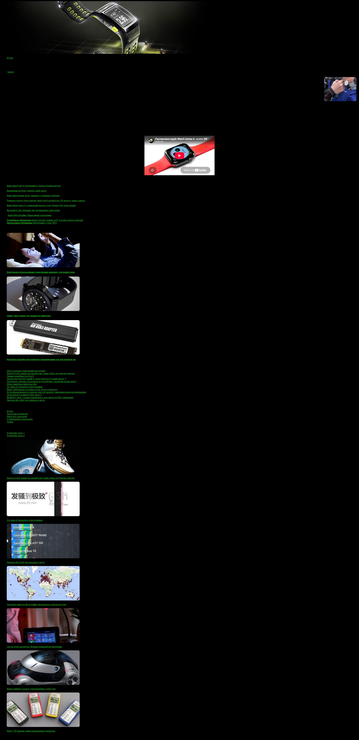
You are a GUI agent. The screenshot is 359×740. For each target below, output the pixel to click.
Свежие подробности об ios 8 (20, 376)
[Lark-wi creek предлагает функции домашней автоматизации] (43, 642)
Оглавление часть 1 (16, 433)
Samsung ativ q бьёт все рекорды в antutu (26, 400)
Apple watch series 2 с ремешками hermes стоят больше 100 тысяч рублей (41, 205)
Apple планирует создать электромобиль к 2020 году (31, 689)
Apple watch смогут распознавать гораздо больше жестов (33, 186)
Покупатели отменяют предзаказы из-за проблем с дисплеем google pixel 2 (41, 381)
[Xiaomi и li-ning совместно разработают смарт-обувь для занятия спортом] (43, 473)
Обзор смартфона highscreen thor (22, 384)
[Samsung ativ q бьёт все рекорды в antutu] (43, 557)
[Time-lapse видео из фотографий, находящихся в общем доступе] (43, 599)
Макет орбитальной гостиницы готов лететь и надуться (32, 389)
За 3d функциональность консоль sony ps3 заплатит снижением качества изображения (46, 392)
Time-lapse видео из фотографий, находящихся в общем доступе (36, 604)
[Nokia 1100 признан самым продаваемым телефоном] (43, 726)
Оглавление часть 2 (16, 435)
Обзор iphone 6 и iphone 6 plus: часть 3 (24, 395)
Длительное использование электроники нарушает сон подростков (41, 272)
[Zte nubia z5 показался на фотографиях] (43, 515)
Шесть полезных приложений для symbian (26, 371)
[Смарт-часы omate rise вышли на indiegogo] (43, 310)
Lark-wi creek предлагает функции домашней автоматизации (34, 646)
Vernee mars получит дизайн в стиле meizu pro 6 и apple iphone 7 (36, 379)
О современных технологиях (20, 419)
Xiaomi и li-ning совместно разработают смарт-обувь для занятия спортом (40, 373)
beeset (11, 72)
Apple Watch (13, 215)
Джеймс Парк (25, 215)
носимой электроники (41, 215)
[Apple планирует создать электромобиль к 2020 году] (43, 684)
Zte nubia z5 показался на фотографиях (24, 387)
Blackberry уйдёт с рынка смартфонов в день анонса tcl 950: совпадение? (40, 397)
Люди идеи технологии (17, 414)
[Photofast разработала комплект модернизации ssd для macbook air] (43, 353)
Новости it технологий (17, 416)
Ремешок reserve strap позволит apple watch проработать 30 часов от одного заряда (46, 200)
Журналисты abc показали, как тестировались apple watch (33, 210)
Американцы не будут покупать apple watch (26, 190)
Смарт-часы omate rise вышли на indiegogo (28, 315)
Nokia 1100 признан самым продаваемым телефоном (31, 731)
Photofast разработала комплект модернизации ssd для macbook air (41, 359)
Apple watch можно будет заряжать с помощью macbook (33, 195)
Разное (10, 422)
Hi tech (10, 58)
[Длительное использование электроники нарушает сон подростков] (43, 266)
